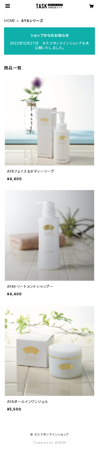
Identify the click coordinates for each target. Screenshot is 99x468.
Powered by (44, 442)
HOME (9, 20)
